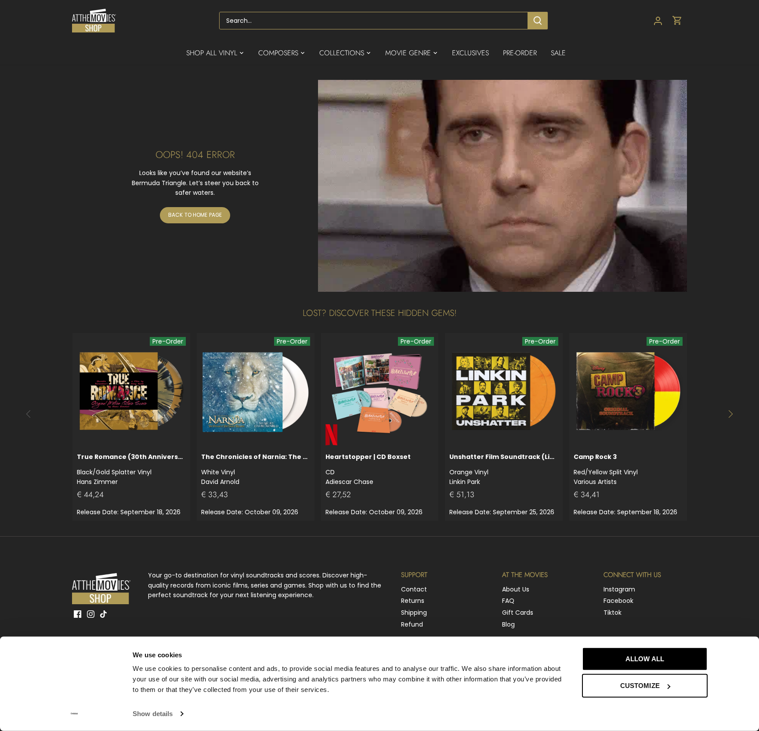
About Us (515, 589)
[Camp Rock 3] (628, 391)
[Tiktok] (103, 613)
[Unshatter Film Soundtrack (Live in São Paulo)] (503, 391)
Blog (508, 624)
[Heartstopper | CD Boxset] (379, 391)
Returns (412, 600)
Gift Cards (517, 612)
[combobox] (373, 20)
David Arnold (255, 469)
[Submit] (538, 20)
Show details (153, 713)
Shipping (414, 612)
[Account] (658, 21)
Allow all (644, 659)
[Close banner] (727, 650)
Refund (412, 624)
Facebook (618, 600)
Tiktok (613, 612)
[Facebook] (77, 613)
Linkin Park (503, 469)
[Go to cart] (677, 21)
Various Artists (606, 469)
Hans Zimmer (131, 469)
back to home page (195, 215)
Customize (640, 685)
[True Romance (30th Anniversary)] (131, 391)
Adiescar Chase (368, 469)
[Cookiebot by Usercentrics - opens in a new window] (74, 713)
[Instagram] (90, 613)
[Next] (730, 414)
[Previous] (28, 414)
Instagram (619, 589)
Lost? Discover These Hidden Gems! (380, 313)
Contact (414, 589)
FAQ (508, 600)
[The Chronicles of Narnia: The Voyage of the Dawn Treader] (255, 391)
